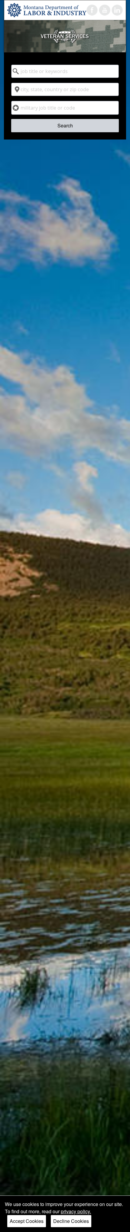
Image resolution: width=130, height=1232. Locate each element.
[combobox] (65, 71)
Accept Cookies (27, 1221)
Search (65, 125)
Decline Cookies (71, 1221)
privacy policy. (76, 1211)
